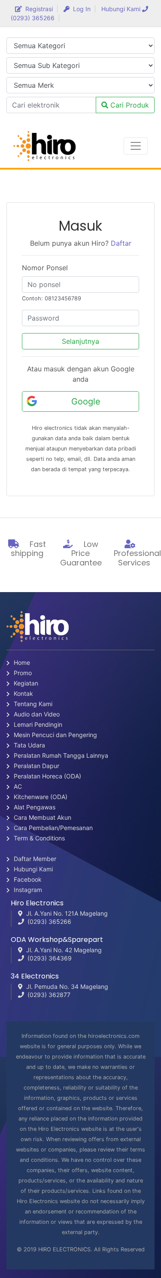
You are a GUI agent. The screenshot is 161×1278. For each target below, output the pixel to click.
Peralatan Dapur (35, 765)
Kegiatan (25, 683)
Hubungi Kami (32, 869)
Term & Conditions (38, 838)
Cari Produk (128, 105)
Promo (22, 672)
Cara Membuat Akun (41, 817)
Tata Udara (28, 745)
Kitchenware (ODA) (39, 796)
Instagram (27, 889)
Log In (80, 8)
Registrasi (37, 8)
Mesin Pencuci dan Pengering (54, 734)
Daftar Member (34, 858)
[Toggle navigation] (136, 145)
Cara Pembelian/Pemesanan (52, 827)
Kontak (22, 693)
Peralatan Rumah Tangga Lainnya (60, 755)
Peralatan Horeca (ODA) (46, 776)
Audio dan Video (36, 714)
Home (21, 662)
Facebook (27, 879)
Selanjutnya (80, 341)
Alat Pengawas (33, 807)
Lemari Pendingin (37, 724)
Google (85, 401)
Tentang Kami (32, 703)
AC (17, 786)
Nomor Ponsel (45, 267)
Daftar (121, 243)
